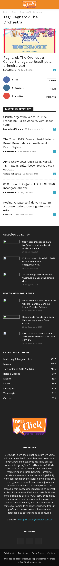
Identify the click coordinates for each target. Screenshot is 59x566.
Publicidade (9, 553)
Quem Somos (38, 553)
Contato (51, 553)
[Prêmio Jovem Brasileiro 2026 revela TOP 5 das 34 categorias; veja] (11, 262)
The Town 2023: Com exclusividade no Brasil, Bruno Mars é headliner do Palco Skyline (29, 143)
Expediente (23, 553)
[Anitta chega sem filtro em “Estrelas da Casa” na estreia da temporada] (11, 278)
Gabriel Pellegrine (12, 174)
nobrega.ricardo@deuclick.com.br (34, 519)
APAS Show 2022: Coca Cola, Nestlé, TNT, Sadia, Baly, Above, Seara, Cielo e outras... (29, 165)
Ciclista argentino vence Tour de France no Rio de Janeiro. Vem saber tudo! (28, 120)
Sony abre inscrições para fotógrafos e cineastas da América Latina (36, 245)
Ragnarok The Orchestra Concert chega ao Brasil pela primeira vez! (27, 61)
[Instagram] (29, 541)
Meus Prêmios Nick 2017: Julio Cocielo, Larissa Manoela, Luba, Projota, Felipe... (39, 303)
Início (5, 12)
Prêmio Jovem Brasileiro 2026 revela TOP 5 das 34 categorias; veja (39, 261)
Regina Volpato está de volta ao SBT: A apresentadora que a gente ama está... (28, 206)
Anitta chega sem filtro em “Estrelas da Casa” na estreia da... (38, 277)
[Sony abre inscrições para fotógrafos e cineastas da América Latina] (11, 246)
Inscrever (51, 97)
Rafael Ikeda (9, 70)
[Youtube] (38, 541)
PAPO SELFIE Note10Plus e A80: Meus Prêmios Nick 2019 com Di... (38, 336)
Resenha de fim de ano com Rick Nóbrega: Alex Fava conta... (38, 320)
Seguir (52, 89)
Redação (7, 214)
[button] (5, 4)
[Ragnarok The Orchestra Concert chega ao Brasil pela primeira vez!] (29, 40)
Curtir (52, 81)
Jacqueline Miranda (13, 129)
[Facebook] (20, 541)
